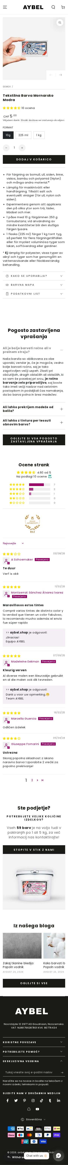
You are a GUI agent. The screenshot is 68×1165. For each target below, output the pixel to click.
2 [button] (32, 780)
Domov (7, 86)
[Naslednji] (60, 75)
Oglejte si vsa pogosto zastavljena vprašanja (34, 440)
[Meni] (5, 7)
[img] (12, 554)
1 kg (39, 135)
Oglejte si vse (34, 983)
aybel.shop (25, 1152)
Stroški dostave (29, 120)
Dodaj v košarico (34, 159)
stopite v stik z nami (34, 850)
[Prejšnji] (51, 75)
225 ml (23, 135)
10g (8, 135)
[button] (53, 7)
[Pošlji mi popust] (63, 1073)
